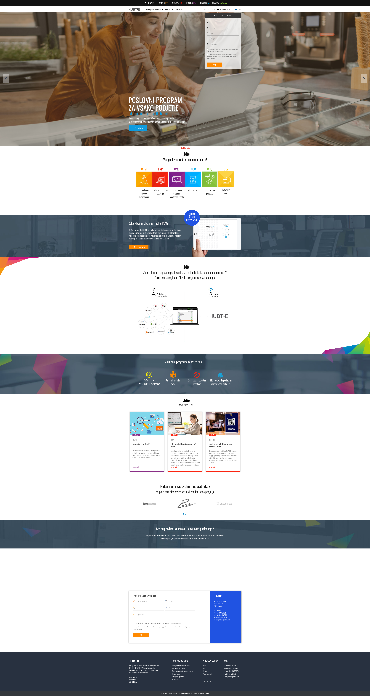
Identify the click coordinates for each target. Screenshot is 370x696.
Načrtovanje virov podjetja (179, 668)
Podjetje (179, 9)
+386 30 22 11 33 (233, 665)
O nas (204, 665)
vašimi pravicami (226, 57)
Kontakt (205, 671)
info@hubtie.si (231, 674)
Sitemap (207, 693)
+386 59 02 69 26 (233, 671)
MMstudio (201, 693)
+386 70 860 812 (233, 668)
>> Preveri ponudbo (138, 247)
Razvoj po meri (176, 679)
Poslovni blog (169, 9)
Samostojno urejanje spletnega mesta (182, 671)
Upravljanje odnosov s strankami (181, 665)
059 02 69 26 (211, 9)
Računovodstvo (176, 674)
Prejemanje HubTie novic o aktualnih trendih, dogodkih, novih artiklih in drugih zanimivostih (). (222, 50)
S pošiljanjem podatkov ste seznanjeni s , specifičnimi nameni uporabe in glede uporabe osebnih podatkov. (222, 56)
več (222, 51)
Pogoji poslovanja (207, 674)
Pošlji (214, 64)
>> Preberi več (137, 127)
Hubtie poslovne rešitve (153, 9)
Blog (204, 668)
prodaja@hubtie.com (226, 9)
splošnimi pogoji (232, 54)
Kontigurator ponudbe (178, 677)
